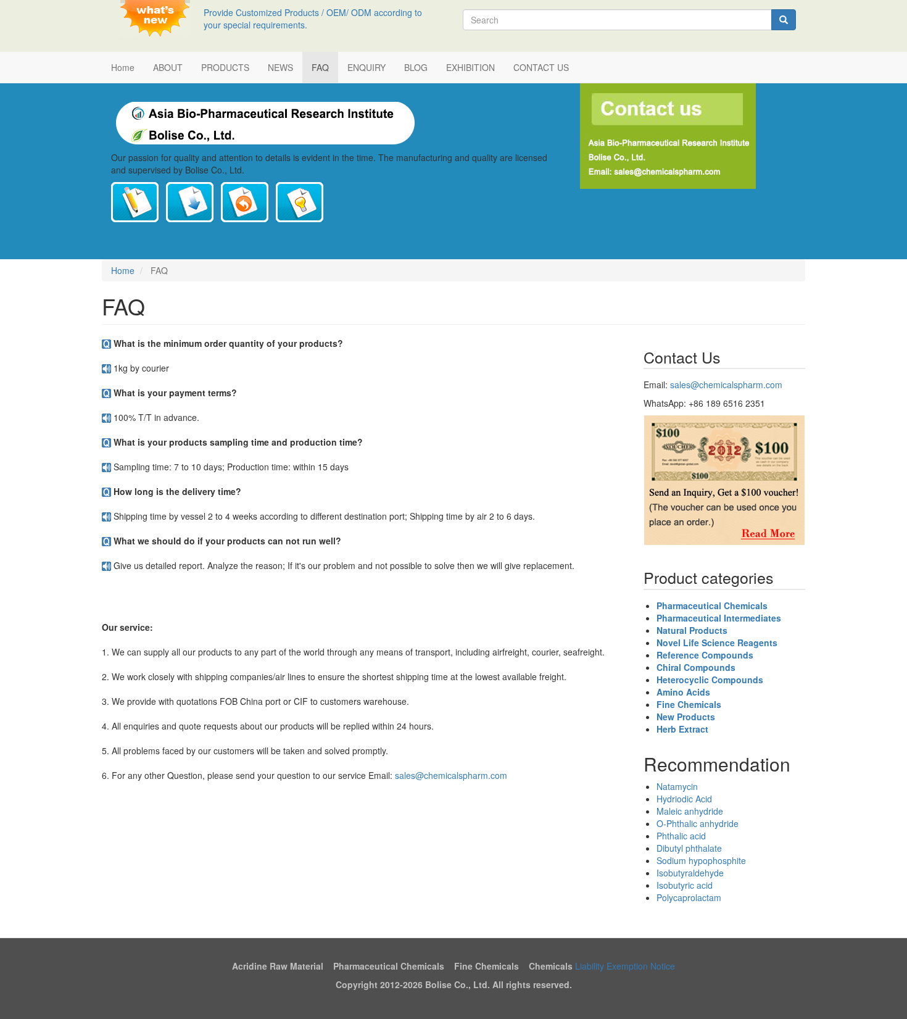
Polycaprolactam (688, 897)
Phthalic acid (681, 836)
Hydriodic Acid (684, 798)
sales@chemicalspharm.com (451, 775)
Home (123, 67)
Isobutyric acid (684, 885)
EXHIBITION (470, 67)
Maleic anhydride (689, 811)
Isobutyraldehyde (690, 873)
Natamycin (677, 786)
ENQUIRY (366, 67)
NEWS (280, 67)
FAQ (320, 67)
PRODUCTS (225, 67)
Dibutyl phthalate (689, 848)
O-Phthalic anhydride (697, 823)
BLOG (416, 67)
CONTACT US (541, 67)
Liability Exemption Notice (625, 966)
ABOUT (168, 67)
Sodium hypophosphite (701, 860)
